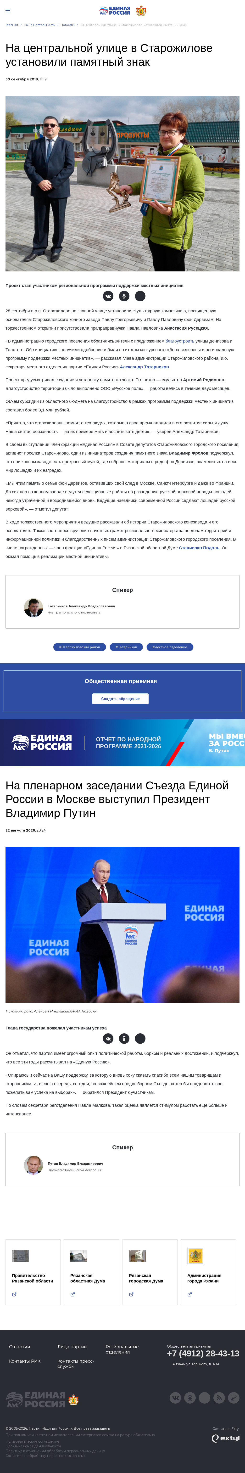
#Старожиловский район (79, 647)
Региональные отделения (122, 1349)
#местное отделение (170, 647)
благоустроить (180, 341)
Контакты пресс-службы (75, 1364)
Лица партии (72, 1346)
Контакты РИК (24, 1361)
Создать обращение (120, 699)
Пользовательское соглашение (32, 1441)
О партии (19, 1346)
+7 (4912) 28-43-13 (203, 1353)
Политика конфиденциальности (33, 1446)
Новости (67, 25)
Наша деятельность (39, 25)
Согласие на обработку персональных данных (45, 1456)
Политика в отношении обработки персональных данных (55, 1451)
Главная (12, 25)
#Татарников (126, 647)
